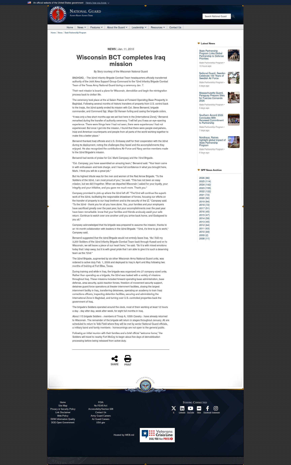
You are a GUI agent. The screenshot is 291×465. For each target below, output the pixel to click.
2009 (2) (203, 235)
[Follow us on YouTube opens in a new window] (190, 409)
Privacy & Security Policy (62, 409)
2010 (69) (204, 231)
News (80, 27)
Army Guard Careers (101, 415)
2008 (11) (204, 238)
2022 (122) (205, 191)
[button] (98, 3)
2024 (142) (205, 184)
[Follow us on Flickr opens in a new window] (199, 409)
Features (95, 27)
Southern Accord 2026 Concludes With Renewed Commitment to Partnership (211, 118)
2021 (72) (204, 194)
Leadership (138, 27)
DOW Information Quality (63, 419)
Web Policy (62, 415)
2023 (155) (205, 188)
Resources (156, 27)
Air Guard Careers (100, 419)
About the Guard (116, 27)
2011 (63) (204, 228)
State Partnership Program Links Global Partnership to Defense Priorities (211, 54)
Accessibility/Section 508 (100, 409)
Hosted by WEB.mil (124, 435)
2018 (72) (204, 204)
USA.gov (100, 422)
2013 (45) (204, 221)
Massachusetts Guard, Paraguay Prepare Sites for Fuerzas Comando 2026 (212, 96)
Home (70, 27)
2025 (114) (205, 181)
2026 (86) (204, 177)
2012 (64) (204, 225)
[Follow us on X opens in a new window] (174, 409)
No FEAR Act (100, 405)
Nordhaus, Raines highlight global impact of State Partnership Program (212, 141)
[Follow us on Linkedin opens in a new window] (182, 409)
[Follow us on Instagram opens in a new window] (216, 409)
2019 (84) (204, 201)
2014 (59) (204, 218)
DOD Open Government (62, 422)
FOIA (100, 402)
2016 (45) (204, 211)
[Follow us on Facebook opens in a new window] (207, 409)
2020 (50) (204, 198)
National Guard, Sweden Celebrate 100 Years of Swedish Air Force (212, 75)
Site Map (62, 405)
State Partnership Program (211, 62)
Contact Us (175, 27)
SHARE (115, 364)
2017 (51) (204, 208)
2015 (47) (204, 215)
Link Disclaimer (62, 412)
